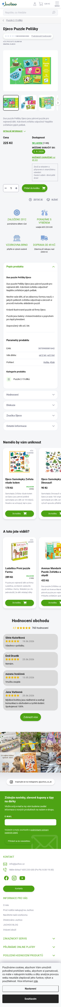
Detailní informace (13, 131)
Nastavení (30, 988)
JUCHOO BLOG (10, 925)
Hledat (54, 12)
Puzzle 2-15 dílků (21, 379)
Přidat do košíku (32, 188)
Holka (46, 362)
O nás (6, 905)
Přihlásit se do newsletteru (19, 841)
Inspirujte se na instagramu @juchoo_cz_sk (33, 782)
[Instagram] (13, 877)
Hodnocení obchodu (30, 620)
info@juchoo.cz (17, 864)
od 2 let (42, 355)
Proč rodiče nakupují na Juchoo (18, 910)
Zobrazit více (30, 717)
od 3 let (51, 355)
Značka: (9, 44)
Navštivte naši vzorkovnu (15, 915)
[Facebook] (6, 877)
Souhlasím (30, 998)
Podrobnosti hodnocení (41, 36)
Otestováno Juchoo (12, 920)
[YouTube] (22, 877)
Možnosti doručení (43, 158)
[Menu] (57, 4)
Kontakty (19, 888)
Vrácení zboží (9, 930)
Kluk (52, 362)
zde (36, 981)
